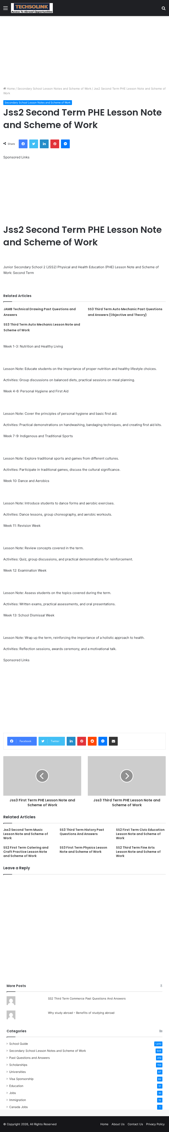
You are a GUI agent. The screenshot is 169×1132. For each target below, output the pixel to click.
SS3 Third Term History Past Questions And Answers (82, 832)
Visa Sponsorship (21, 1079)
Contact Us (135, 1124)
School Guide (18, 1043)
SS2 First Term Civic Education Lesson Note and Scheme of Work (140, 834)
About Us (118, 1124)
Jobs (12, 1093)
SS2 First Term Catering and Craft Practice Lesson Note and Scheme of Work (25, 851)
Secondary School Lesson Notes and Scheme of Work (54, 88)
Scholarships (18, 1065)
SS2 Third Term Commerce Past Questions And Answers (87, 998)
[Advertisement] (84, 51)
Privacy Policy (155, 1124)
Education (16, 1086)
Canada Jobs (18, 1107)
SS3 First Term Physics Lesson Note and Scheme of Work (83, 849)
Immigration (17, 1100)
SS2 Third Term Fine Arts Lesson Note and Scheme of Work (138, 851)
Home (10, 88)
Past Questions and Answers (29, 1058)
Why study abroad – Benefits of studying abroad (81, 1012)
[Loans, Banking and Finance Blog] (32, 8)
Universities (17, 1072)
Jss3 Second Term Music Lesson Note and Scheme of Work (25, 834)
